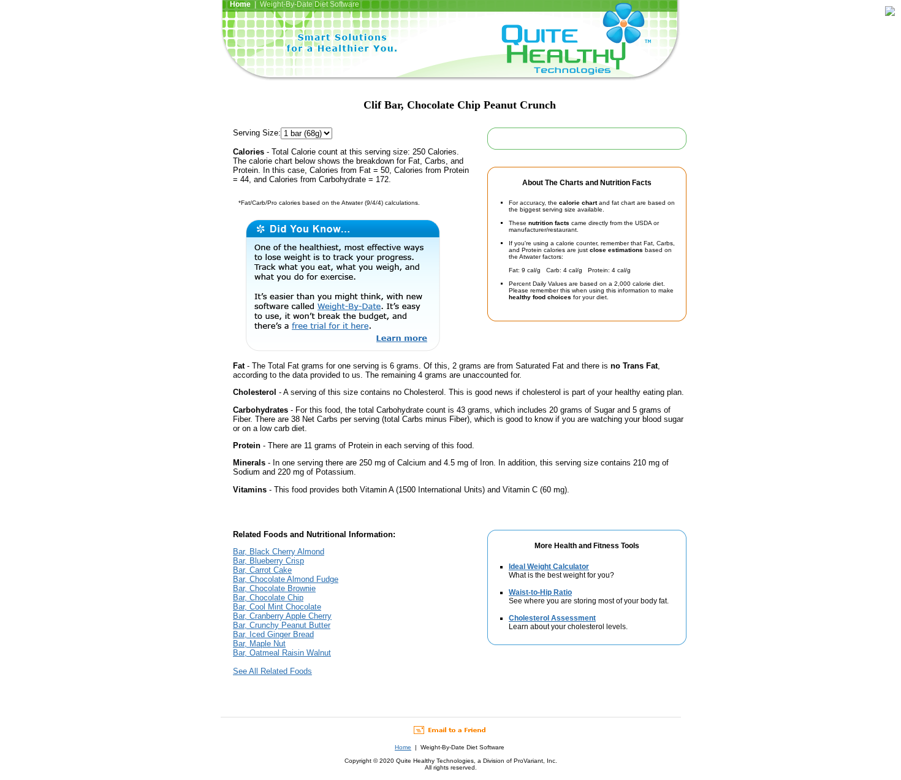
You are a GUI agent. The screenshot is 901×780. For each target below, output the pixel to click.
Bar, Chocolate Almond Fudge (285, 579)
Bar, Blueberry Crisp (268, 560)
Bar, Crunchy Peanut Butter (281, 625)
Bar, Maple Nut (259, 643)
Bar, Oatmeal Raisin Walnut (282, 652)
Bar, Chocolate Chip (268, 597)
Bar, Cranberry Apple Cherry (282, 616)
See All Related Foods (272, 671)
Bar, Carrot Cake (262, 570)
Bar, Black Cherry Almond (278, 551)
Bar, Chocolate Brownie (274, 588)
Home (403, 747)
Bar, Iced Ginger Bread (273, 634)
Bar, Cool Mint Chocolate (277, 606)
